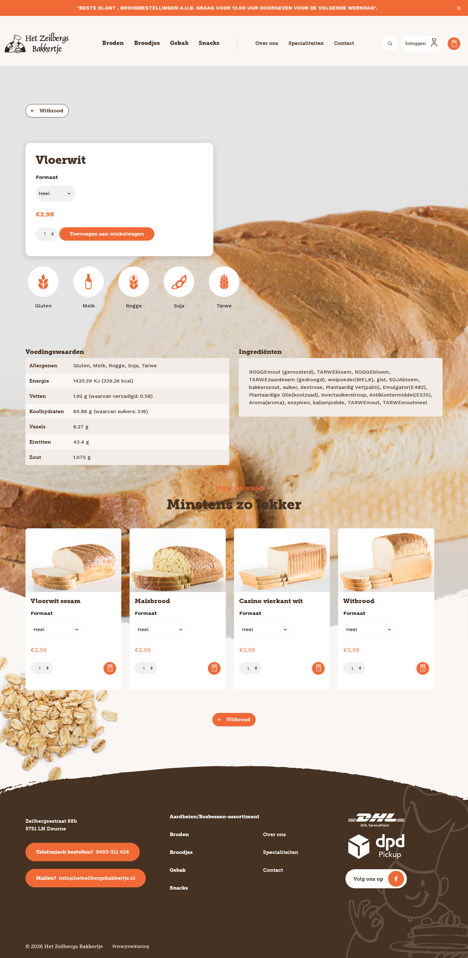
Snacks (209, 42)
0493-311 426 (82, 852)
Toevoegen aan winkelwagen (107, 234)
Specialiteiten (306, 43)
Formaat (47, 177)
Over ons (266, 43)
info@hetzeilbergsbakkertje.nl (85, 878)
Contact (344, 43)
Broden (113, 42)
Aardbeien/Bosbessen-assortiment (214, 817)
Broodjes (147, 42)
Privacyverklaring (130, 946)
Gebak (179, 42)
